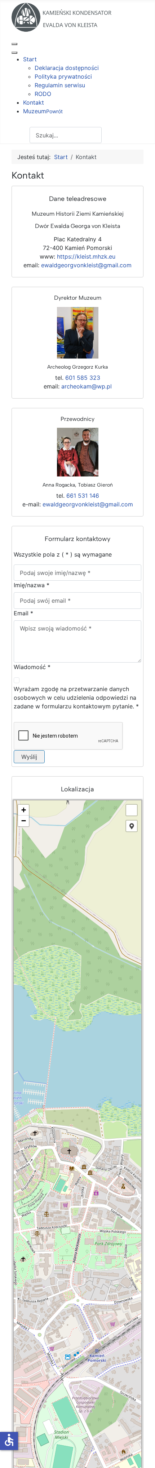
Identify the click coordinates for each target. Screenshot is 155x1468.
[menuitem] (30, 59)
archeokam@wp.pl (86, 386)
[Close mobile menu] (14, 53)
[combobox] (66, 135)
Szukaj (21, 135)
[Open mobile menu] (14, 44)
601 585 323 (82, 377)
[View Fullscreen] (131, 810)
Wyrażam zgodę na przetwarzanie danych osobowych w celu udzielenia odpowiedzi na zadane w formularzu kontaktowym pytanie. (76, 697)
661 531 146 (82, 495)
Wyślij (29, 756)
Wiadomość (32, 667)
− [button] (23, 820)
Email (23, 613)
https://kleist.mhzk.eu (86, 256)
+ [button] (23, 809)
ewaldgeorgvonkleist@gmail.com (86, 265)
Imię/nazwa (31, 585)
